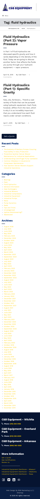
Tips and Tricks (9, 208)
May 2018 (7, 370)
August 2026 (8, 226)
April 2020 (8, 340)
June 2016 (8, 382)
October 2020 (9, 326)
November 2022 (10, 275)
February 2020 (9, 343)
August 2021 (8, 308)
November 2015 (9, 394)
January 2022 (9, 296)
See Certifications (8, 460)
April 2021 (7, 317)
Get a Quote (9, 136)
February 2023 (9, 268)
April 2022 (8, 289)
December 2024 (10, 238)
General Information (11, 187)
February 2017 (9, 377)
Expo (6, 182)
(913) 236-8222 (15, 436)
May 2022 (7, 287)
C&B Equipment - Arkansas (19, 441)
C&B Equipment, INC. (14, 28)
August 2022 (8, 280)
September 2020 (10, 329)
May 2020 (7, 338)
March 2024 (8, 252)
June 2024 (8, 245)
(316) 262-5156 (15, 424)
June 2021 (8, 312)
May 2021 (7, 315)
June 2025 (8, 231)
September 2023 (10, 257)
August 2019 (8, 350)
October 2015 (9, 396)
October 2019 (9, 345)
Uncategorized (9, 210)
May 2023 (7, 264)
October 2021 (9, 303)
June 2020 (8, 336)
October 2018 (9, 361)
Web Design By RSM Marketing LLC (19, 490)
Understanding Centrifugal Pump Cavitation (21, 159)
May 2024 (7, 247)
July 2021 (7, 310)
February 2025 (9, 236)
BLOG (23, 28)
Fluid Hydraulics (10, 184)
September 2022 (10, 278)
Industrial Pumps (10, 198)
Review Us (5, 462)
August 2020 (8, 331)
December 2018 (10, 359)
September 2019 (10, 347)
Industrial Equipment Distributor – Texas (17, 474)
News (6, 201)
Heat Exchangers (10, 189)
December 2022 (10, 273)
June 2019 (8, 354)
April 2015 (7, 401)
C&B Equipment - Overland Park (19, 430)
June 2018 (8, 368)
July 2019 (7, 352)
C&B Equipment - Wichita (18, 419)
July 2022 (7, 282)
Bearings (7, 180)
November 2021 (9, 301)
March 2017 (8, 375)
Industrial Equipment (12, 196)
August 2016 (8, 380)
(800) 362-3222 (15, 445)
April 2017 (7, 373)
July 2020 (7, 333)
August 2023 (8, 259)
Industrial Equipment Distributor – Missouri (18, 469)
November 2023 (10, 254)
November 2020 (10, 324)
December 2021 (10, 298)
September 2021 (10, 305)
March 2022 (8, 291)
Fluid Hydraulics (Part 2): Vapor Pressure (16, 40)
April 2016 (7, 387)
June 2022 (8, 285)
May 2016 (7, 384)
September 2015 (10, 398)
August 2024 (8, 243)
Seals (6, 205)
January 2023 (9, 271)
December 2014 (10, 405)
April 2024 (8, 250)
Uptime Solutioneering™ (13, 212)
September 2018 (10, 363)
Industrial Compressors (13, 194)
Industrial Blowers (11, 191)
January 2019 (9, 357)
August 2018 (8, 366)
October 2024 (9, 240)
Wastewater (8, 214)
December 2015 (10, 391)
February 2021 (9, 319)
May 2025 (7, 233)
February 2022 (9, 294)
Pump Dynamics (10, 203)
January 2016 (9, 389)
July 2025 (7, 229)
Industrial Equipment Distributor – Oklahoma (19, 472)
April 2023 (8, 266)
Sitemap (20, 493)
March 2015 (8, 403)
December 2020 (10, 322)
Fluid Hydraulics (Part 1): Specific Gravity (16, 88)
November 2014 (10, 408)
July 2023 (7, 261)
